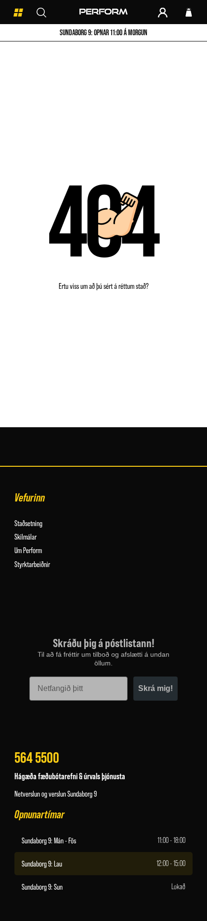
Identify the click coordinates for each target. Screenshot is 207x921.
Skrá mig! (155, 688)
